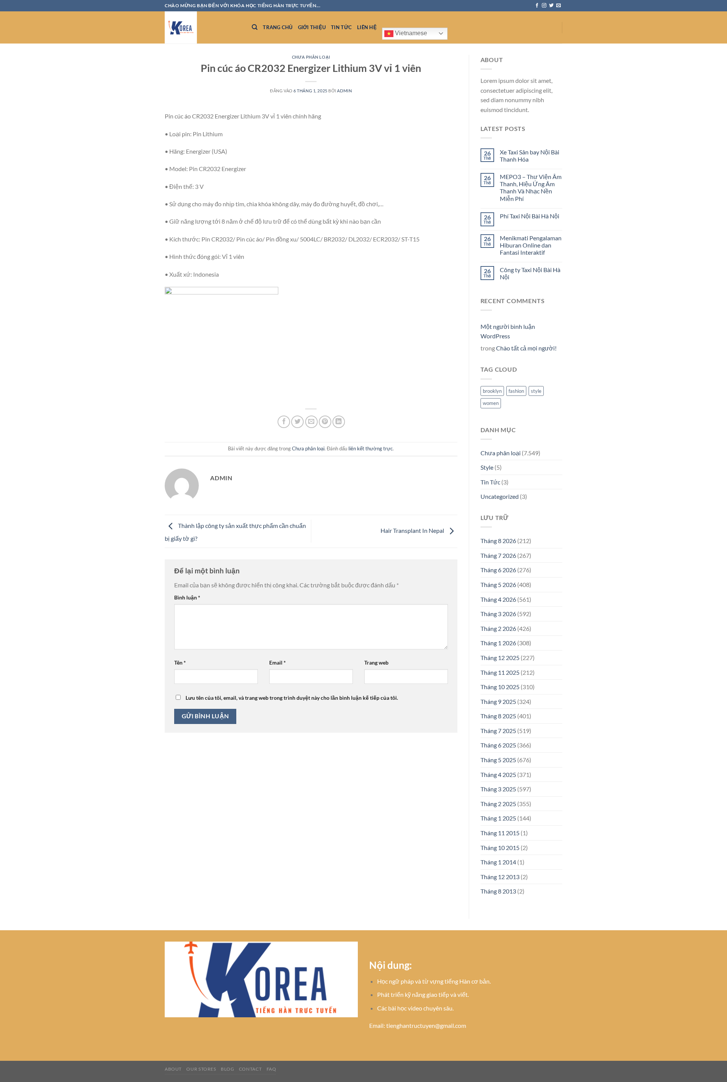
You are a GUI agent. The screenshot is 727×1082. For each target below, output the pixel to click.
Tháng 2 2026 (498, 628)
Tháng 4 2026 (498, 599)
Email (277, 662)
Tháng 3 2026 (498, 613)
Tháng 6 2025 (498, 745)
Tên (180, 662)
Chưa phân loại (311, 56)
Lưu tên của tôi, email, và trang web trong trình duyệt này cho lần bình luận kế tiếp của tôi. (292, 697)
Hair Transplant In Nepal (413, 530)
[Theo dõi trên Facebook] (537, 5)
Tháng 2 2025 (498, 803)
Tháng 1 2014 (498, 862)
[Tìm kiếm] (254, 27)
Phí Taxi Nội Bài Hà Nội (529, 216)
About (173, 1069)
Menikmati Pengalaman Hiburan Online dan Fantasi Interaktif (531, 245)
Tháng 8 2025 (498, 715)
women (491, 403)
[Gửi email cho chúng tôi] (558, 5)
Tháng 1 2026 (498, 642)
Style (487, 467)
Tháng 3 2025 (498, 788)
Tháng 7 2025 (498, 730)
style (536, 391)
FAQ (271, 1069)
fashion (516, 391)
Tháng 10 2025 (500, 686)
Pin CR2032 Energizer (217, 168)
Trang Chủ (277, 27)
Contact (250, 1069)
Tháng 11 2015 (500, 832)
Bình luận (187, 597)
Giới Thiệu (312, 27)
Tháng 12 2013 (500, 876)
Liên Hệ (367, 27)
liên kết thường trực (370, 448)
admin (344, 90)
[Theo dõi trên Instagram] (544, 5)
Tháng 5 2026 (498, 584)
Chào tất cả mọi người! (526, 348)
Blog (227, 1069)
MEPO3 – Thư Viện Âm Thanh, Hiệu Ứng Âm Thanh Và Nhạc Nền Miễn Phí (531, 187)
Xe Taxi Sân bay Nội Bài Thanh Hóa (529, 155)
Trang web (376, 662)
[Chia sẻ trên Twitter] (297, 422)
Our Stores (201, 1069)
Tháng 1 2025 (498, 818)
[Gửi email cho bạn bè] (311, 422)
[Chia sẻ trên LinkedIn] (338, 422)
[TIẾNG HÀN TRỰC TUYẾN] (202, 27)
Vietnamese (410, 33)
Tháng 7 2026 (498, 555)
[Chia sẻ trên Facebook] (284, 422)
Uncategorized (500, 496)
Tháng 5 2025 (498, 759)
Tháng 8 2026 (498, 540)
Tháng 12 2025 (500, 657)
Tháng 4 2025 (498, 774)
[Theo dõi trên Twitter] (551, 5)
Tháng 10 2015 (500, 847)
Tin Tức (341, 27)
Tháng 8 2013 (498, 891)
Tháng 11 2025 (500, 672)
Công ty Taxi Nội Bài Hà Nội (530, 273)
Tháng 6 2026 (498, 569)
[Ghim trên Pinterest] (325, 422)
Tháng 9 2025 (498, 701)
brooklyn (492, 391)
